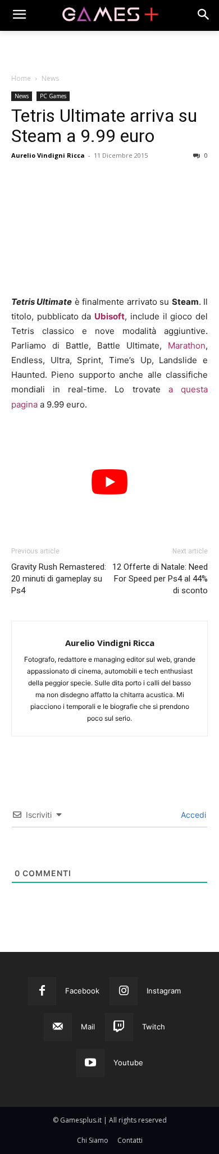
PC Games (53, 96)
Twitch (153, 1026)
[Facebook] (42, 991)
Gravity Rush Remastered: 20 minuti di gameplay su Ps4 (58, 579)
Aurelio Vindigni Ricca (48, 155)
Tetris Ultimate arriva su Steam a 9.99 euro (104, 125)
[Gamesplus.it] (109, 15)
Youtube (128, 1062)
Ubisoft (109, 316)
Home (21, 78)
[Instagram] (124, 991)
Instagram (164, 990)
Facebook (82, 990)
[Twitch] (119, 1027)
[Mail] (58, 1027)
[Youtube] (90, 1063)
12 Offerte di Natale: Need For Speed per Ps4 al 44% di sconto (160, 579)
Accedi (192, 814)
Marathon (187, 345)
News (50, 78)
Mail (88, 1026)
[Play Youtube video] (109, 482)
